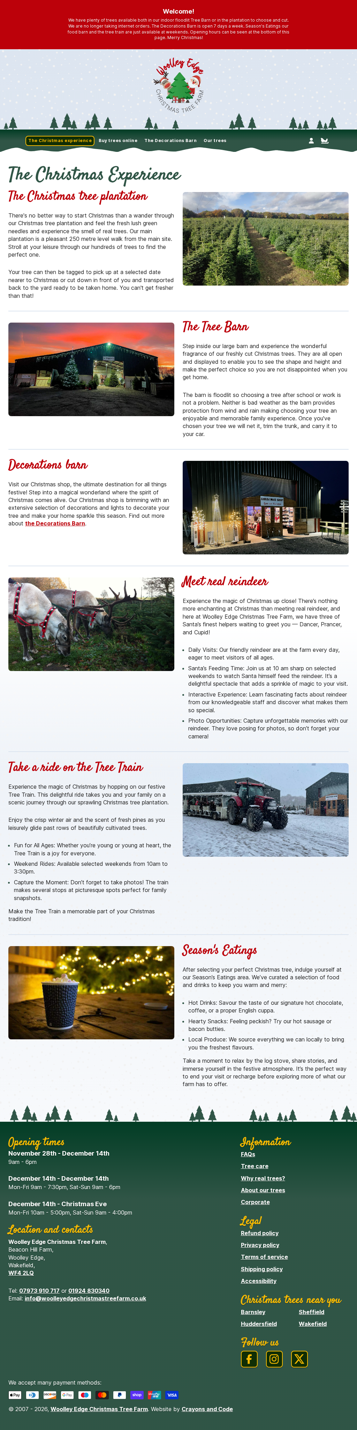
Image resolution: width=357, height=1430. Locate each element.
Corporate (255, 1202)
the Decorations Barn (55, 523)
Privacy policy (260, 1244)
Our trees (215, 140)
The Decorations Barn (170, 140)
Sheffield (311, 1312)
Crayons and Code (207, 1409)
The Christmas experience (60, 140)
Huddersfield (259, 1323)
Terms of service (264, 1256)
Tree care (254, 1166)
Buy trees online (118, 140)
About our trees (263, 1190)
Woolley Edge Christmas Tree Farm (99, 1409)
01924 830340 (88, 1290)
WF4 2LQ (21, 1272)
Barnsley (253, 1312)
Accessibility (258, 1280)
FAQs (248, 1154)
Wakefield (313, 1323)
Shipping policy (262, 1269)
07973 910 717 (39, 1290)
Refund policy (260, 1233)
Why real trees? (263, 1178)
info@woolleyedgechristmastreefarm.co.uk (85, 1298)
